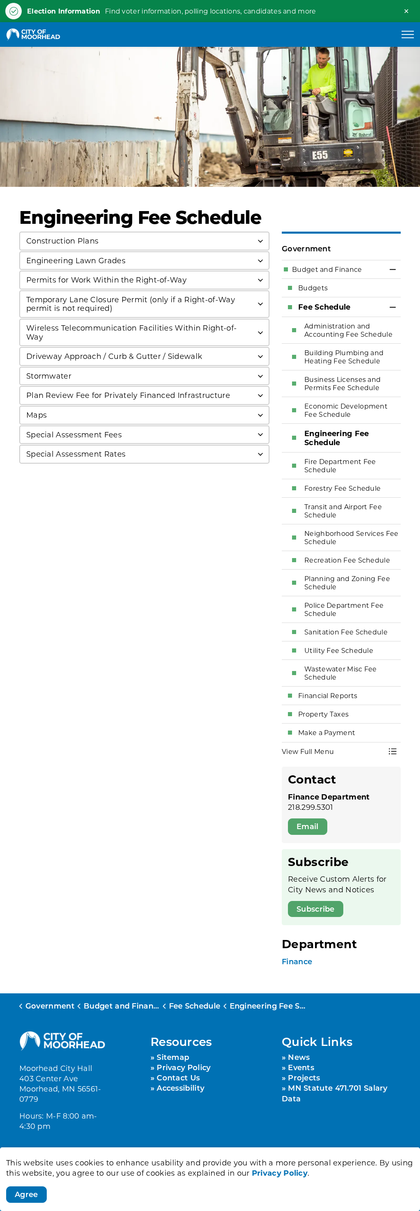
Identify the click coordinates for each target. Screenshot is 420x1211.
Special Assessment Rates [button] (76, 454)
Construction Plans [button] (62, 241)
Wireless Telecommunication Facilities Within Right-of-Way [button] (131, 332)
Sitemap (173, 1057)
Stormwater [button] (48, 376)
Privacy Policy (280, 1173)
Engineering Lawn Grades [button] (76, 260)
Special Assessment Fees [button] (74, 434)
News (299, 1057)
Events (301, 1067)
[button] (333, 751)
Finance (297, 961)
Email (308, 826)
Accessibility (180, 1088)
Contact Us (178, 1077)
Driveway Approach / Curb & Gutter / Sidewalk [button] (114, 356)
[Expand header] (407, 34)
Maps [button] (36, 415)
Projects (304, 1077)
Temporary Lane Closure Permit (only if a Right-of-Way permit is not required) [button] (130, 303)
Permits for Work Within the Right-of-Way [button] (106, 280)
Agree (26, 1194)
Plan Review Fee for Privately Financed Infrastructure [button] (128, 395)
